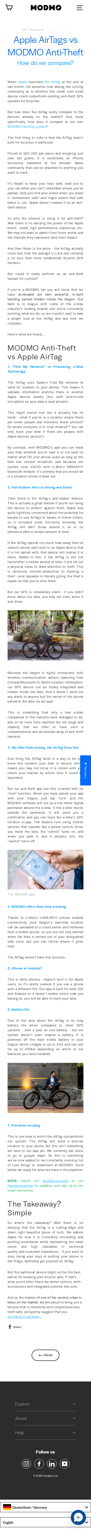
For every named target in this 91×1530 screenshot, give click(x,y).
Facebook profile (20, 1185)
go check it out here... (25, 1316)
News (48, 1355)
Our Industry (33, 29)
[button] (78, 1517)
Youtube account (55, 1180)
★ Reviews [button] (85, 770)
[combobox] (45, 1507)
